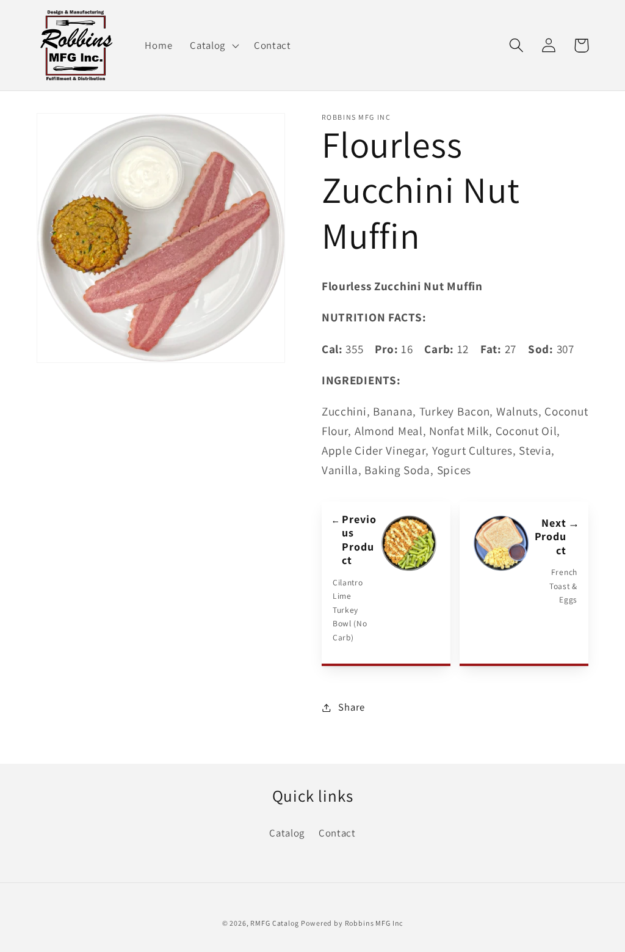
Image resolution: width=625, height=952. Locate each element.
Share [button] (351, 707)
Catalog (287, 833)
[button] (213, 45)
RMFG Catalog (274, 923)
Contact (337, 833)
